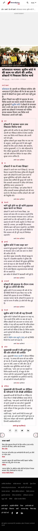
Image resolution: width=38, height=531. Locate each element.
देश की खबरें (12, 9)
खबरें (6, 9)
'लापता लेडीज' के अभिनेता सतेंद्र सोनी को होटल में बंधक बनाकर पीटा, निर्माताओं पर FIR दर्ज (18, 470)
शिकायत (11, 509)
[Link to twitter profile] (17, 513)
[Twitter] (22, 431)
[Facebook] (10, 431)
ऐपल (3, 457)
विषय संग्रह (33, 509)
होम (3, 9)
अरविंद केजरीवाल (6, 484)
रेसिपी (10, 499)
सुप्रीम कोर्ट (16, 104)
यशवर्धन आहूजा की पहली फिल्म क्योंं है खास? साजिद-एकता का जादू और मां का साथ (17, 462)
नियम (21, 506)
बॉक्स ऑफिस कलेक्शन (18, 491)
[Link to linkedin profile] (21, 513)
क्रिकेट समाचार (30, 491)
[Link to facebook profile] (12, 513)
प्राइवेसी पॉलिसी (14, 506)
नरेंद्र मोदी (25, 484)
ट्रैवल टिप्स (33, 484)
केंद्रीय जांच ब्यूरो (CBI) (17, 337)
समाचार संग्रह (24, 509)
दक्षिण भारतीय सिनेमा (20, 499)
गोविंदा (4, 465)
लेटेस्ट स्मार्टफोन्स (16, 495)
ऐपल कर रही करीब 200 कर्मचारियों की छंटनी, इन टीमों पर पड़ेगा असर (18, 454)
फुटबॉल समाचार (6, 495)
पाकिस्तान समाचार (28, 495)
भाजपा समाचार (6, 491)
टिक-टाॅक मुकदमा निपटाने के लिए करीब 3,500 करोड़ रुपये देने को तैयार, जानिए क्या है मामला (17, 446)
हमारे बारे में (5, 506)
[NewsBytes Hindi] (14, 2)
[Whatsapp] (16, 431)
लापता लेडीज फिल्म (7, 473)
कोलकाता (5, 89)
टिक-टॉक (4, 449)
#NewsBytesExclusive (9, 487)
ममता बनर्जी (18, 356)
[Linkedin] (28, 431)
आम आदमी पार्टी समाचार (25, 487)
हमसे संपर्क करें (29, 506)
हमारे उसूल (4, 509)
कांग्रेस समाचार (17, 484)
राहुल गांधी (4, 499)
